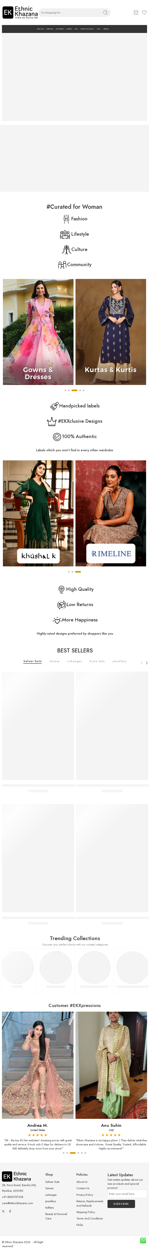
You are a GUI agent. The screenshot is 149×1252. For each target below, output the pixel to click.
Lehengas (74, 661)
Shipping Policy (85, 1212)
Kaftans (49, 1207)
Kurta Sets (97, 661)
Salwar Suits (40, 29)
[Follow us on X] (3, 1211)
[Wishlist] (69, 676)
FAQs (79, 1225)
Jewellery (69, 29)
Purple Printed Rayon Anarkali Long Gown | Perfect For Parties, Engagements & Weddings (67, 918)
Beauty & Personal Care (87, 29)
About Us (81, 1182)
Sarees (55, 661)
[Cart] (136, 12)
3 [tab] (78, 575)
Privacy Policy (84, 1195)
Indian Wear (50, 29)
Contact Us (82, 1188)
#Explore (106, 29)
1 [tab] (69, 575)
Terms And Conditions (89, 1218)
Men (76, 29)
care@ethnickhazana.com (17, 1203)
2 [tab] (72, 575)
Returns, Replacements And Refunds (89, 1203)
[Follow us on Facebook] (10, 1211)
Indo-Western (60, 29)
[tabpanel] (38, 333)
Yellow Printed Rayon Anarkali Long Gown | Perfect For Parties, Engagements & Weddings (67, 785)
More (98, 29)
